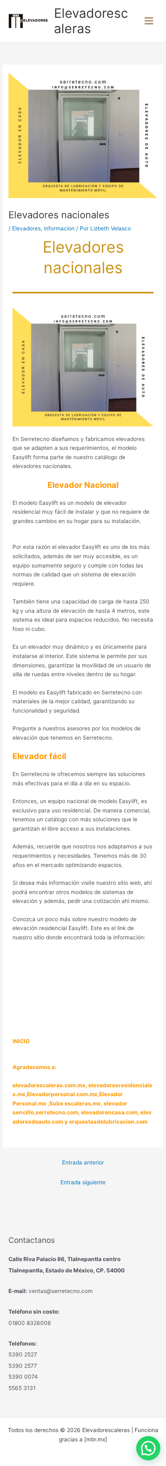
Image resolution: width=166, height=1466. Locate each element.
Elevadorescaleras (91, 20)
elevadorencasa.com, (110, 1112)
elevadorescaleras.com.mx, (50, 1085)
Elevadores (26, 228)
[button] (148, 1448)
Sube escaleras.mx (75, 1103)
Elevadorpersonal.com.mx (62, 1094)
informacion (59, 228)
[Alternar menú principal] (149, 21)
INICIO (21, 1041)
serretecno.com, (57, 1112)
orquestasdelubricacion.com (108, 1121)
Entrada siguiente (83, 1182)
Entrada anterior (83, 1162)
